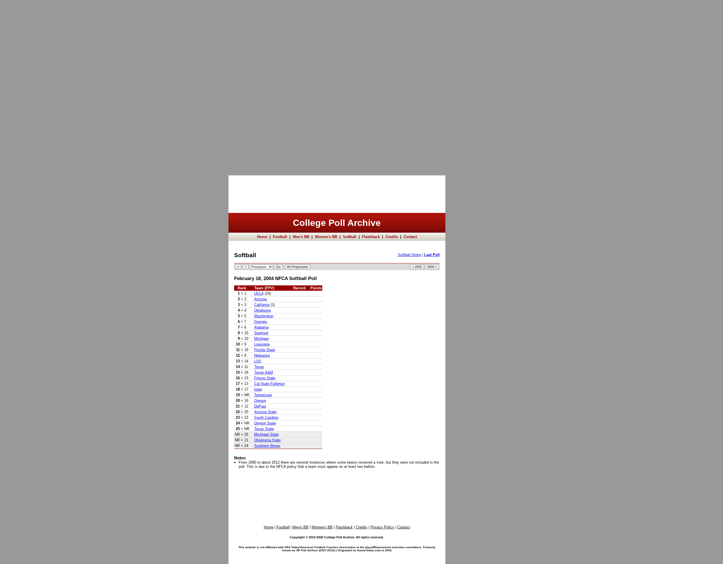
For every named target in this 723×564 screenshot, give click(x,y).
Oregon (260, 400)
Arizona (260, 299)
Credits (392, 237)
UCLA (258, 293)
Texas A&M (263, 372)
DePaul (260, 406)
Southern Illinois (267, 446)
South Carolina (266, 417)
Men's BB (301, 237)
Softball (349, 237)
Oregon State (265, 423)
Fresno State (264, 378)
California (261, 305)
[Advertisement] (22, 84)
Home (262, 237)
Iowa (258, 389)
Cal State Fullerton (269, 384)
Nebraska (262, 355)
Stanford (261, 333)
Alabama (261, 327)
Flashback (371, 237)
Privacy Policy (382, 527)
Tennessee (263, 395)
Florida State (264, 350)
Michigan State (266, 434)
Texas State (264, 429)
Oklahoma (262, 310)
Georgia (260, 322)
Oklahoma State (267, 440)
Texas (259, 367)
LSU (257, 361)
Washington (263, 316)
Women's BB (326, 237)
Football (280, 237)
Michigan (261, 338)
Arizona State (265, 412)
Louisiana (262, 344)
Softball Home (409, 255)
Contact (410, 237)
